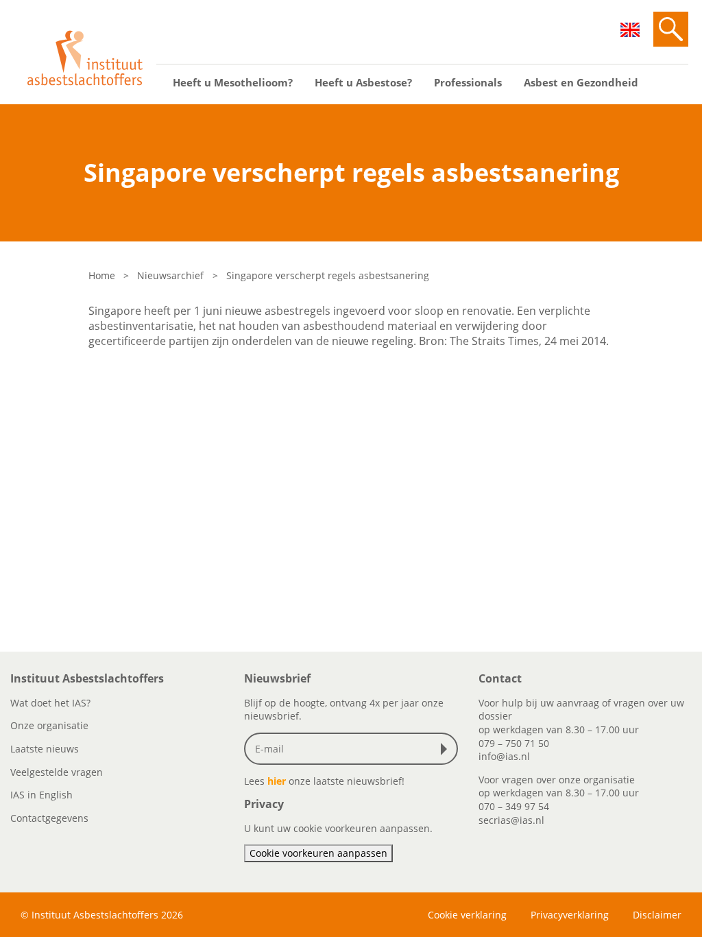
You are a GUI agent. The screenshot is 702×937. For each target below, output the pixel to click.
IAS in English (41, 794)
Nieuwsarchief (170, 275)
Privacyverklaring (570, 914)
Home (101, 275)
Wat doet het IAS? (50, 702)
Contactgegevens (49, 818)
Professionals (468, 82)
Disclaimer (657, 914)
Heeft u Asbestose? (363, 82)
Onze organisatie (49, 725)
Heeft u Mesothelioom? (233, 82)
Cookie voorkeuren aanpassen (318, 852)
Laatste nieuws (44, 748)
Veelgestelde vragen (56, 772)
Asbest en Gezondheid (581, 82)
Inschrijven (447, 749)
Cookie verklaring (467, 914)
